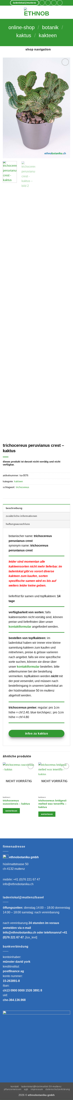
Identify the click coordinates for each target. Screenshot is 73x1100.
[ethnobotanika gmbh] (36, 12)
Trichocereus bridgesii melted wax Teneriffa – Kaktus (52, 804)
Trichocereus (22, 487)
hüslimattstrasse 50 (15, 864)
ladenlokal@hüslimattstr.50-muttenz (41, 1086)
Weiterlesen (11, 811)
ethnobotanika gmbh (24, 857)
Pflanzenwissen (13, 1089)
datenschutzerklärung (57, 1089)
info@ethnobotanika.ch (18, 884)
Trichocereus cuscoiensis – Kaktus (16, 802)
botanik (50, 27)
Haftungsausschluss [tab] (18, 524)
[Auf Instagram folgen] (48, 2)
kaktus (23, 35)
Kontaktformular (20, 626)
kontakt (15, 1086)
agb (26, 1089)
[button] (5, 12)
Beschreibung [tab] (14, 508)
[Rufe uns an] (60, 2)
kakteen (48, 35)
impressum (37, 1089)
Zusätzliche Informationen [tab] (21, 516)
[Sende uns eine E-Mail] (54, 2)
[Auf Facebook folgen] (42, 2)
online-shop (21, 27)
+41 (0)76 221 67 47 (26, 879)
